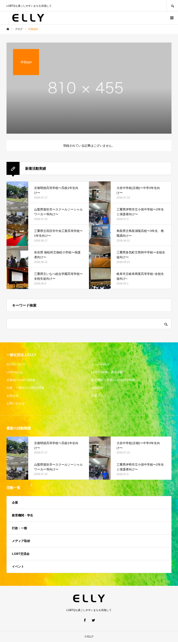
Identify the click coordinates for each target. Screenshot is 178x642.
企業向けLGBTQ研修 (21, 380)
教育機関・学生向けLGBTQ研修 (113, 380)
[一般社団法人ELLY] (28, 18)
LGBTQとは (15, 372)
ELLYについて (16, 364)
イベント (18, 566)
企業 (15, 502)
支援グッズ (98, 395)
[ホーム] (8, 29)
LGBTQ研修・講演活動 (107, 372)
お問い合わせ (16, 403)
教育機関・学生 (22, 515)
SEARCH (172, 5)
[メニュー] (171, 17)
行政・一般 (19, 528)
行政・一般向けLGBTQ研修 (25, 387)
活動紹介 (97, 387)
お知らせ (13, 395)
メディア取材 (21, 541)
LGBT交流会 (21, 553)
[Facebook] (84, 620)
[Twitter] (93, 620)
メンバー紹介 (100, 364)
